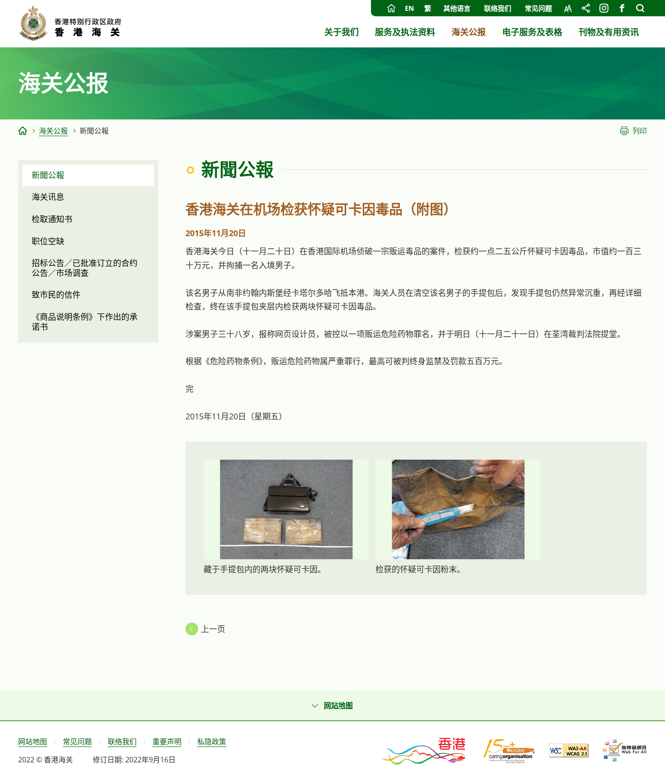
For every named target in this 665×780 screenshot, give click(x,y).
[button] (332, 705)
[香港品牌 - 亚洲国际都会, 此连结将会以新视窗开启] (424, 750)
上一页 (213, 628)
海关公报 (53, 131)
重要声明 (166, 742)
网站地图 (32, 742)
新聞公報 (48, 175)
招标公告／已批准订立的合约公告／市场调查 (85, 267)
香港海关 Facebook (622, 8)
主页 (391, 8)
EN (409, 8)
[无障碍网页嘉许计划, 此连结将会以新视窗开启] (624, 750)
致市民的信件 (56, 294)
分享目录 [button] (586, 8)
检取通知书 (52, 219)
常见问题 (538, 8)
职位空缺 (48, 241)
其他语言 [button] (456, 8)
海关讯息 (48, 196)
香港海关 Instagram (604, 8)
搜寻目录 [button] (640, 8)
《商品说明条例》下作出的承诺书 (85, 321)
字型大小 (568, 8)
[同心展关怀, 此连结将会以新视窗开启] (509, 750)
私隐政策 (211, 742)
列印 (639, 131)
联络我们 (497, 8)
